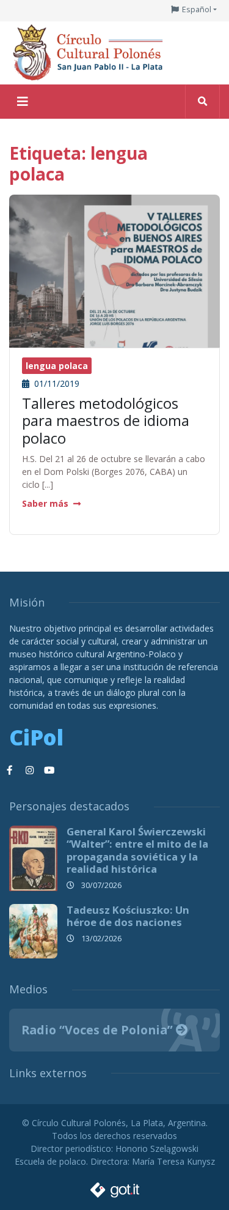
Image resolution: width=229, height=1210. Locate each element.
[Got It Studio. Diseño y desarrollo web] (114, 1187)
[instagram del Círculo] (29, 770)
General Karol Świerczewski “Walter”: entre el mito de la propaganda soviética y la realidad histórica (137, 849)
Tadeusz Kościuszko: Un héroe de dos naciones (128, 916)
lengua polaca (57, 366)
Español (196, 9)
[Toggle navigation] (22, 101)
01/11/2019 (55, 383)
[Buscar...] (202, 101)
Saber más (45, 503)
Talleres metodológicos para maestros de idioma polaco (105, 421)
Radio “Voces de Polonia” (98, 1029)
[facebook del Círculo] (10, 770)
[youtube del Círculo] (49, 770)
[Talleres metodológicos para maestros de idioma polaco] (114, 282)
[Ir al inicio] (91, 52)
